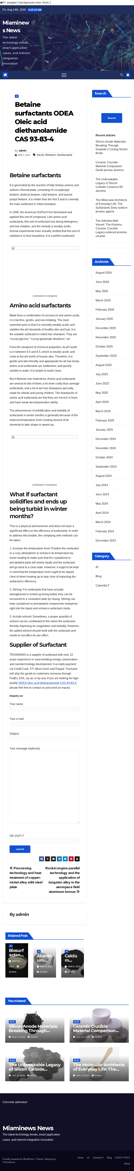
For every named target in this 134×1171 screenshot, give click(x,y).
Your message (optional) (25, 748)
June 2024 (102, 494)
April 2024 (102, 512)
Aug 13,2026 (19, 1037)
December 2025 (106, 328)
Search (100, 93)
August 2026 (104, 272)
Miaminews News (28, 1128)
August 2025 (104, 365)
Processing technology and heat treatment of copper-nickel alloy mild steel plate (26, 877)
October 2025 (104, 346)
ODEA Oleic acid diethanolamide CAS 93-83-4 (47, 682)
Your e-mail (17, 718)
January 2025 (104, 429)
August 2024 (104, 475)
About (127, 1163)
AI (17, 96)
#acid (40, 154)
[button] (121, 74)
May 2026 (102, 291)
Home (81, 1157)
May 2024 (102, 503)
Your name (16, 704)
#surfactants (64, 154)
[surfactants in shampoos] (45, 267)
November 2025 (106, 337)
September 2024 (106, 466)
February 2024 (105, 531)
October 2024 (104, 457)
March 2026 (103, 300)
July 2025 (102, 374)
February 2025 (105, 420)
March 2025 (103, 411)
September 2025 (106, 355)
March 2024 (103, 522)
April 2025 (102, 401)
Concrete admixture (15, 1102)
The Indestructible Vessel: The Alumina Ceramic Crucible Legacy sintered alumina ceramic (111, 228)
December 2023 (106, 540)
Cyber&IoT (102, 585)
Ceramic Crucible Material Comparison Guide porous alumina (110, 166)
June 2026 (102, 281)
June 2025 (102, 383)
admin (23, 150)
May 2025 (102, 392)
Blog (99, 576)
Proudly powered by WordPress (19, 1159)
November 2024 (106, 448)
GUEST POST (122, 1157)
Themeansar (9, 1162)
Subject (14, 733)
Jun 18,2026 (83, 1075)
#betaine (50, 154)
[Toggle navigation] (64, 75)
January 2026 (104, 318)
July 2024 (102, 485)
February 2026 (105, 309)
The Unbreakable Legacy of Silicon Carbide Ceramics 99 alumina (34, 1069)
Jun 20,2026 (19, 1075)
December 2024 (106, 438)
